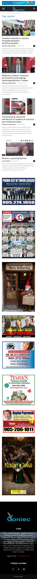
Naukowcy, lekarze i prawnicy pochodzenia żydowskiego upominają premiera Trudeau (15, 78)
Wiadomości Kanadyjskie (9, 35)
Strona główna (6, 13)
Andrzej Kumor (6, 161)
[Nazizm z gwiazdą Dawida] (18, 148)
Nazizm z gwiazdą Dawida (14, 158)
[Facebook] (13, 569)
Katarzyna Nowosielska (9, 46)
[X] (19, 569)
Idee (4, 155)
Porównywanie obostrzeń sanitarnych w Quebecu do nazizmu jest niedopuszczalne (18, 119)
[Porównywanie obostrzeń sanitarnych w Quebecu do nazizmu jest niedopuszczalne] (18, 106)
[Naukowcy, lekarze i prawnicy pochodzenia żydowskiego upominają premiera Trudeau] (18, 65)
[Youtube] (24, 569)
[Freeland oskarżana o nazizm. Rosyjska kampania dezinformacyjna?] (18, 28)
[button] (3, 8)
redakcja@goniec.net (23, 556)
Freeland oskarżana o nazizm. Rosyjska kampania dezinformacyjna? (15, 40)
